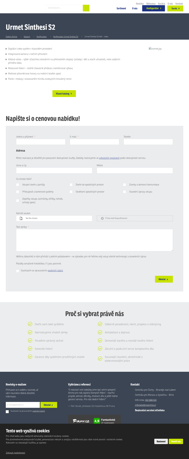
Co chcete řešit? (24, 179)
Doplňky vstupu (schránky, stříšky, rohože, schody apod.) (42, 201)
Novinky (140, 3)
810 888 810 (151, 400)
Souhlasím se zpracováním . (42, 270)
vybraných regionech (109, 158)
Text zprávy (22, 227)
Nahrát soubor (23, 213)
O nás (134, 8)
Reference (150, 3)
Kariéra (161, 3)
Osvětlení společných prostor (90, 191)
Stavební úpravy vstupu (140, 191)
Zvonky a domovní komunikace (144, 184)
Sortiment (121, 8)
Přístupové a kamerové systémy (37, 191)
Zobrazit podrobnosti (15, 453)
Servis (174, 8)
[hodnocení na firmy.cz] (94, 421)
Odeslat (162, 279)
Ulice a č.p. (21, 165)
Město (100, 165)
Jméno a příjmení (25, 136)
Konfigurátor (152, 8)
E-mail (74, 136)
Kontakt (179, 3)
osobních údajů (55, 270)
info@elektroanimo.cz (145, 405)
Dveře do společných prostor (90, 184)
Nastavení (161, 441)
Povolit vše (176, 441)
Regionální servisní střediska (150, 410)
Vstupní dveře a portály (33, 184)
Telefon (127, 136)
